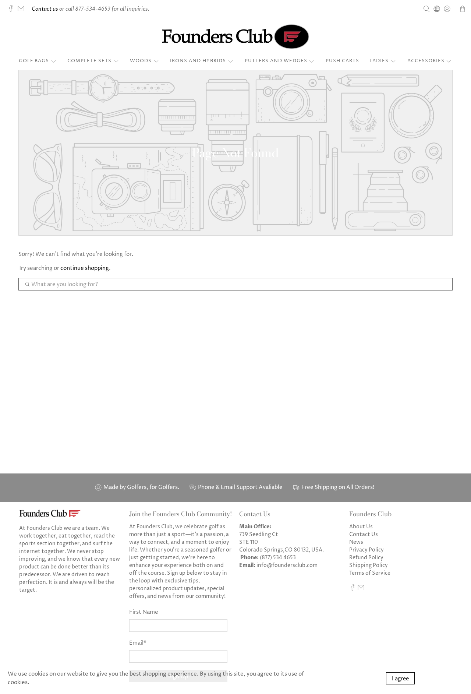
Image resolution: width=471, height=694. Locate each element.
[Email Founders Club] (23, 10)
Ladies (379, 60)
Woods (141, 60)
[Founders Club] (235, 36)
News (356, 542)
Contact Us (363, 534)
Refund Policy (366, 557)
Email (137, 643)
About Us (361, 526)
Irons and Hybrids (198, 60)
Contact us (45, 9)
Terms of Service (369, 573)
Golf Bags (34, 60)
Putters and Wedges (276, 60)
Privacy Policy (366, 549)
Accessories (426, 60)
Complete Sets (89, 60)
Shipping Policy (368, 565)
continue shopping (84, 268)
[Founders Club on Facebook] (12, 10)
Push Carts (342, 60)
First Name (143, 612)
